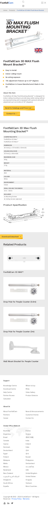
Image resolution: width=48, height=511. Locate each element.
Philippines (30, 460)
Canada (6, 440)
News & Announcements (35, 411)
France (28, 431)
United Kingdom (31, 473)
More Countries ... (32, 486)
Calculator (7, 399)
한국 (27, 454)
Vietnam (29, 483)
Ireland (28, 444)
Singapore (7, 480)
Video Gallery (30, 392)
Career (5, 418)
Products (12, 10)
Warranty (26, 499)
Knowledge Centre (10, 386)
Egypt (5, 454)
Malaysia (6, 460)
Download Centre (9, 389)
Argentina (7, 434)
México (6, 467)
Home (5, 10)
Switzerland (30, 463)
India (27, 440)
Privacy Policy (17, 499)
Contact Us (10, 114)
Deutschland (8, 450)
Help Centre (7, 392)
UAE (27, 470)
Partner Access (9, 395)
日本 (27, 450)
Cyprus (5, 444)
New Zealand (8, 473)
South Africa (8, 483)
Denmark (6, 447)
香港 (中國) (30, 437)
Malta (5, 463)
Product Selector (32, 395)
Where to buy (30, 386)
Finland (6, 457)
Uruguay (29, 480)
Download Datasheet (10, 237)
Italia (27, 447)
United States (31, 476)
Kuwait (28, 457)
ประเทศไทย (30, 467)
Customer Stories (32, 415)
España (6, 486)
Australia (6, 431)
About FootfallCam (10, 411)
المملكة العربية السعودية (11, 476)
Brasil (5, 437)
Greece (28, 434)
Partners (6, 415)
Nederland (7, 470)
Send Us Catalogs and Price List (18, 108)
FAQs (27, 389)
